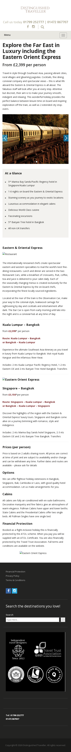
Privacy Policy (12, 575)
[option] (35, 139)
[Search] (63, 620)
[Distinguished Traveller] (35, 9)
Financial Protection (15, 571)
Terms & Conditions (15, 580)
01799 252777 (33, 22)
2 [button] (36, 162)
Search (9, 614)
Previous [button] (4, 138)
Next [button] (66, 138)
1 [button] (34, 162)
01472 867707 (57, 22)
